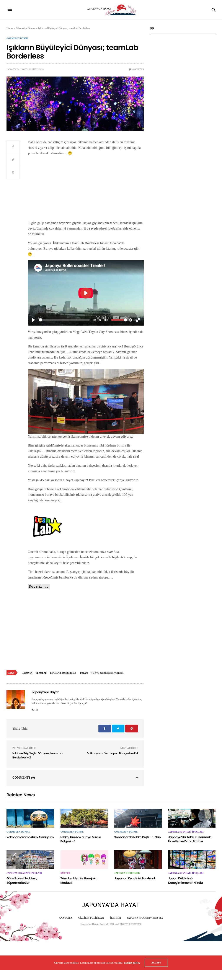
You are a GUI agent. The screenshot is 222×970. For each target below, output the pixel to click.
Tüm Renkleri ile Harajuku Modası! (78, 880)
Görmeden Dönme (17, 38)
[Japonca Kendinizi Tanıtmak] (138, 859)
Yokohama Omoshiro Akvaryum (30, 837)
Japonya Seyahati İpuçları (186, 832)
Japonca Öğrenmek (127, 873)
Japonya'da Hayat (17, 69)
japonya (27, 673)
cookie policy (132, 962)
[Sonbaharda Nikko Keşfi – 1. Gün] (138, 818)
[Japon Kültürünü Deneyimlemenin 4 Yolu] (192, 859)
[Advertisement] (86, 190)
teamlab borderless (63, 673)
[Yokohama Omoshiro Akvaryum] (30, 818)
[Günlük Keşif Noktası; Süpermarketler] (30, 859)
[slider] (64, 320)
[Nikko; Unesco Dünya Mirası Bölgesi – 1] (84, 818)
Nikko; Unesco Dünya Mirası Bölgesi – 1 (80, 839)
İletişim (115, 917)
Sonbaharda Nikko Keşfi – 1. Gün (137, 837)
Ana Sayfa (65, 917)
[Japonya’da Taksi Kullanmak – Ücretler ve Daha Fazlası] (192, 818)
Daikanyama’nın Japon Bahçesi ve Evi (112, 753)
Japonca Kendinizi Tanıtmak (135, 878)
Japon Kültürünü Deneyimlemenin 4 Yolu (185, 880)
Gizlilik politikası (91, 917)
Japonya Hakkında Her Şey (145, 917)
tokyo (84, 673)
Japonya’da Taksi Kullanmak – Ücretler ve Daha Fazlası (191, 839)
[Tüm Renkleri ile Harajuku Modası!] (84, 859)
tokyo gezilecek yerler (107, 673)
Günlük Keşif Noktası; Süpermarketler (22, 880)
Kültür (65, 873)
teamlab (41, 673)
